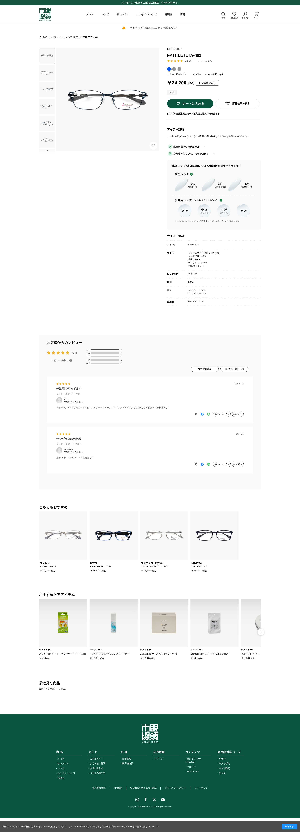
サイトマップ (201, 788)
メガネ (61, 758)
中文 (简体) (224, 763)
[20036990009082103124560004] (47, 56)
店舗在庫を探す (241, 103)
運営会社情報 (99, 788)
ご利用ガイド (96, 758)
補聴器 (61, 778)
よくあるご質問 (97, 763)
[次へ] (261, 632)
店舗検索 (126, 758)
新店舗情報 (127, 763)
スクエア (192, 274)
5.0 (74, 353)
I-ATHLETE (173, 49)
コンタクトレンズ (66, 773)
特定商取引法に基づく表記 (143, 788)
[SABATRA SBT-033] (214, 535)
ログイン (159, 758)
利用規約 (118, 788)
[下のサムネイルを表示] (47, 151)
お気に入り (153, 146)
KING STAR (192, 771)
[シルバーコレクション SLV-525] (164, 535)
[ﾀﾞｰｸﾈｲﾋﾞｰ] (107, 99)
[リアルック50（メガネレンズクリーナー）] (114, 623)
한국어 (222, 773)
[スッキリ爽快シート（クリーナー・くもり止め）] (63, 623)
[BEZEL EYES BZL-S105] (114, 535)
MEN (190, 282)
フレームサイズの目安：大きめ (203, 253)
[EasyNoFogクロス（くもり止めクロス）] (214, 623)
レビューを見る (203, 61)
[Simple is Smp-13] (63, 535)
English (222, 758)
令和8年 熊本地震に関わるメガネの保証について (154, 28)
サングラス (63, 763)
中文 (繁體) (224, 768)
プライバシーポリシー (175, 788)
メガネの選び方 (97, 773)
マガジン (191, 766)
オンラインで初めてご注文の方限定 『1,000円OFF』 (150, 3)
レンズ (61, 768)
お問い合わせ (96, 768)
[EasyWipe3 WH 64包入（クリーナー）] (164, 623)
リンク (155, 826)
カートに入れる (193, 103)
